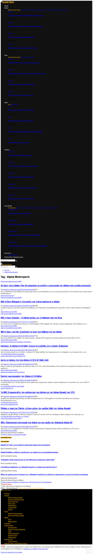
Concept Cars (12, 507)
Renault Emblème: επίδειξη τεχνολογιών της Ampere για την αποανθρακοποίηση (29, 452)
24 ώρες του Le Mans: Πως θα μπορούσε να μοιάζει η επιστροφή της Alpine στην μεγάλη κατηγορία (46, 285)
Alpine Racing (5, 281)
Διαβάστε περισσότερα (40, 549)
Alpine (6, 102)
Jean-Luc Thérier (23, 416)
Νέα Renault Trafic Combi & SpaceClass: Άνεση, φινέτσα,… (26, 26)
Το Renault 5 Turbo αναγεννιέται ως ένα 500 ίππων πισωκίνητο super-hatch (27, 460)
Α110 (9, 106)
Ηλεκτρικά (11, 503)
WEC (20, 281)
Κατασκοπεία (12, 210)
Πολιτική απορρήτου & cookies (11, 552)
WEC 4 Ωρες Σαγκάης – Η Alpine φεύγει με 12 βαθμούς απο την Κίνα (31, 318)
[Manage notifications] (3, 545)
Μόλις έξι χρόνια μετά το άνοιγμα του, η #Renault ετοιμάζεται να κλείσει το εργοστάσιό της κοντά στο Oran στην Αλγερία (44, 475)
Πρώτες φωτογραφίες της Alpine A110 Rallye (21, 376)
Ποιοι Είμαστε (12, 255)
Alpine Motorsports (7, 296)
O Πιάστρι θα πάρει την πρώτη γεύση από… (21, 177)
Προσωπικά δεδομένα (37, 488)
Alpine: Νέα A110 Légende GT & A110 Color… (21, 110)
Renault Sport (12, 505)
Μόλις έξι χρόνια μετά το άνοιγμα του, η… (21, 95)
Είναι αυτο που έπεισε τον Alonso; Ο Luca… (21, 198)
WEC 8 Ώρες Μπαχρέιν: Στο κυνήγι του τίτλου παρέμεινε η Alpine (30, 301)
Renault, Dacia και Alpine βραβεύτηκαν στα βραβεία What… (25, 131)
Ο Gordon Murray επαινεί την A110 (18, 142)
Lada (9, 531)
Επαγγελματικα (13, 501)
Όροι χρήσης (23, 488)
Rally (20, 342)
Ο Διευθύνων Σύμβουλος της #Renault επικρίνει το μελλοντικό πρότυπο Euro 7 (29, 467)
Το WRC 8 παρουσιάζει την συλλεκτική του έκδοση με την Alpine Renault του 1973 (38, 392)
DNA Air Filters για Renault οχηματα (13, 257)
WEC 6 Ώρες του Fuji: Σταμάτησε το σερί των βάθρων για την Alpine (31, 332)
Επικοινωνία (7, 253)
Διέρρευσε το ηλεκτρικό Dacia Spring (19, 213)
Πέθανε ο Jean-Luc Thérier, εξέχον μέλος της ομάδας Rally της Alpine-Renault (36, 408)
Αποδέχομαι (27, 549)
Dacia (5, 55)
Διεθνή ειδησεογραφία (15, 497)
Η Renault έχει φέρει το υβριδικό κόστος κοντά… (23, 48)
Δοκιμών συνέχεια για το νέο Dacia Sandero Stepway (24, 235)
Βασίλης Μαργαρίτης (11, 290)
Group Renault (8, 205)
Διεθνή (10, 12)
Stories (15, 404)
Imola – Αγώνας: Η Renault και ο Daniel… (20, 155)
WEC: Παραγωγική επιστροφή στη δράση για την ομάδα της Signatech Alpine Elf (36, 422)
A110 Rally (4, 354)
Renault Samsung (13, 533)
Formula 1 (7, 149)
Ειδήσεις (28, 342)
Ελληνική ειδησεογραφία (16, 499)
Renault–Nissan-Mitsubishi (16, 529)
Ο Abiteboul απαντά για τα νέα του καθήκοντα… (22, 187)
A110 (2, 402)
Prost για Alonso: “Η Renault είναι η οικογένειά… (23, 166)
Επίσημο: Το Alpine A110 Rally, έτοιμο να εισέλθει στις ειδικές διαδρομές (34, 346)
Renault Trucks (12, 535)
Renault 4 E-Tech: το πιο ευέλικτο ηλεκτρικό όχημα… (24, 62)
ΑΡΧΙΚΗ (6, 6)
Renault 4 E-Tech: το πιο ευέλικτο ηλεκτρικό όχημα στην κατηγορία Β (25, 445)
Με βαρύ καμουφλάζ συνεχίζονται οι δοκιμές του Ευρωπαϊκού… (27, 246)
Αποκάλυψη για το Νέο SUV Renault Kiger (20, 224)
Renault (6, 8)
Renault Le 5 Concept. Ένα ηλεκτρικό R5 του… (21, 37)
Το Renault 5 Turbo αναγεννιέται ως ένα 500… (22, 84)
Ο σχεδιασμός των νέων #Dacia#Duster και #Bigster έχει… (26, 15)
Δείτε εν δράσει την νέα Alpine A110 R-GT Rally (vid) (25, 360)
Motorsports (14, 281)
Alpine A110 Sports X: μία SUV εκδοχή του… (21, 121)
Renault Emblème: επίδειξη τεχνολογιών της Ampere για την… (27, 73)
